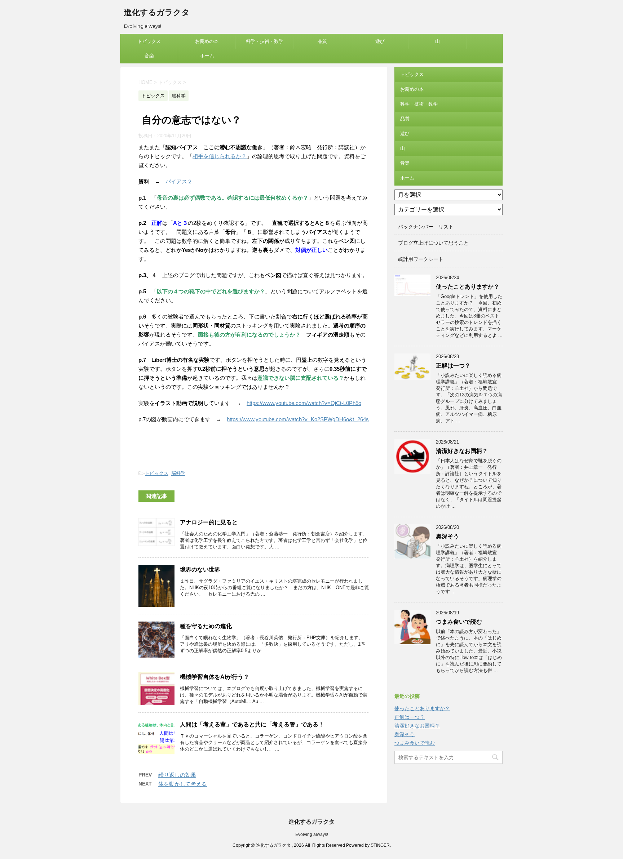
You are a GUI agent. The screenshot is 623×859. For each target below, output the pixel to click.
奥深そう (447, 536)
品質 (322, 41)
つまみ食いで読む (459, 622)
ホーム (207, 55)
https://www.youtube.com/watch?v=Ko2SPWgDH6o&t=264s (298, 419)
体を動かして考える (182, 784)
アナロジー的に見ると (209, 522)
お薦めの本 (206, 41)
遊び (380, 41)
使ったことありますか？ (467, 287)
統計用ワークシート (420, 259)
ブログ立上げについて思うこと (433, 243)
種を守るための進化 (206, 626)
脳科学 (178, 473)
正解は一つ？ (453, 365)
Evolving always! (311, 834)
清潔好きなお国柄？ (462, 451)
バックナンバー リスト (426, 227)
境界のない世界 (200, 569)
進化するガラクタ (157, 12)
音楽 (149, 55)
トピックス (149, 41)
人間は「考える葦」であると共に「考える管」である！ (252, 724)
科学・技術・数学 (264, 41)
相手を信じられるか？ (220, 156)
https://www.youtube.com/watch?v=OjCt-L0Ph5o (304, 403)
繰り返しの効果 (177, 775)
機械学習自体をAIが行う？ (214, 677)
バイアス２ (179, 181)
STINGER (380, 845)
